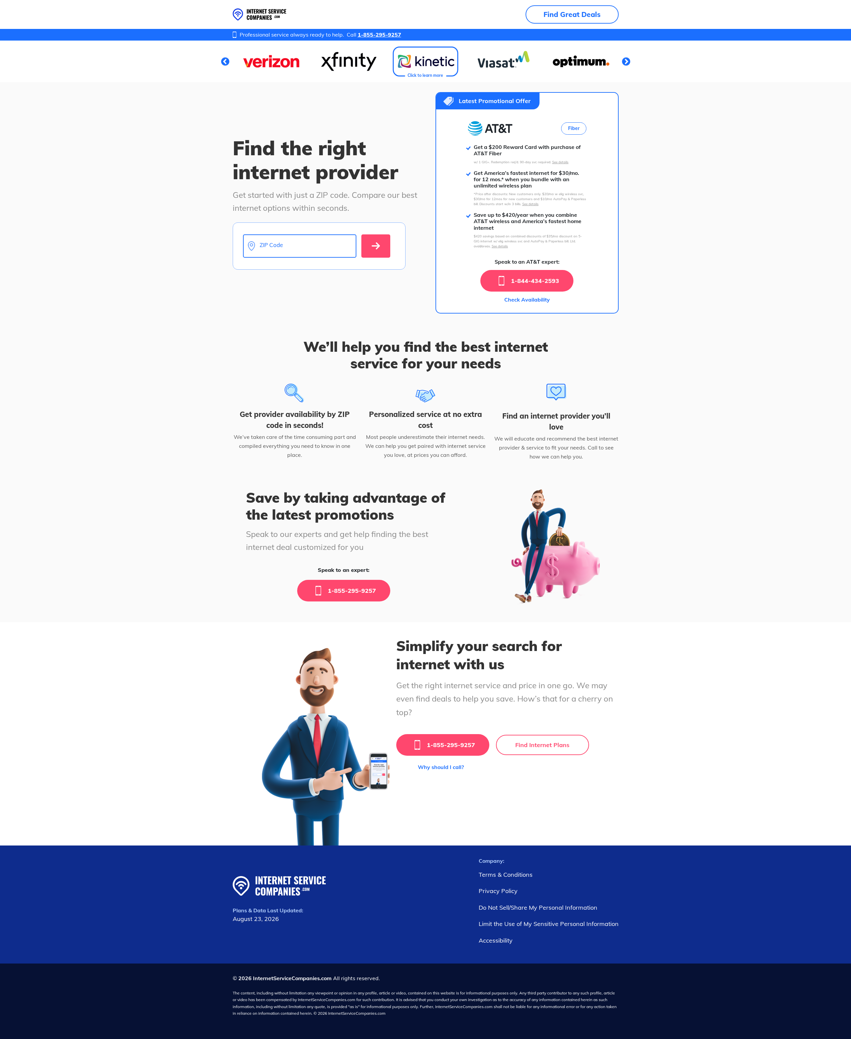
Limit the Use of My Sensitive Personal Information (549, 924)
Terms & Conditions (506, 874)
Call (374, 35)
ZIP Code (271, 245)
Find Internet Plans (542, 745)
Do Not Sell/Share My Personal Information (538, 907)
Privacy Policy (498, 891)
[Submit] (376, 246)
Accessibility (496, 940)
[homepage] (259, 14)
